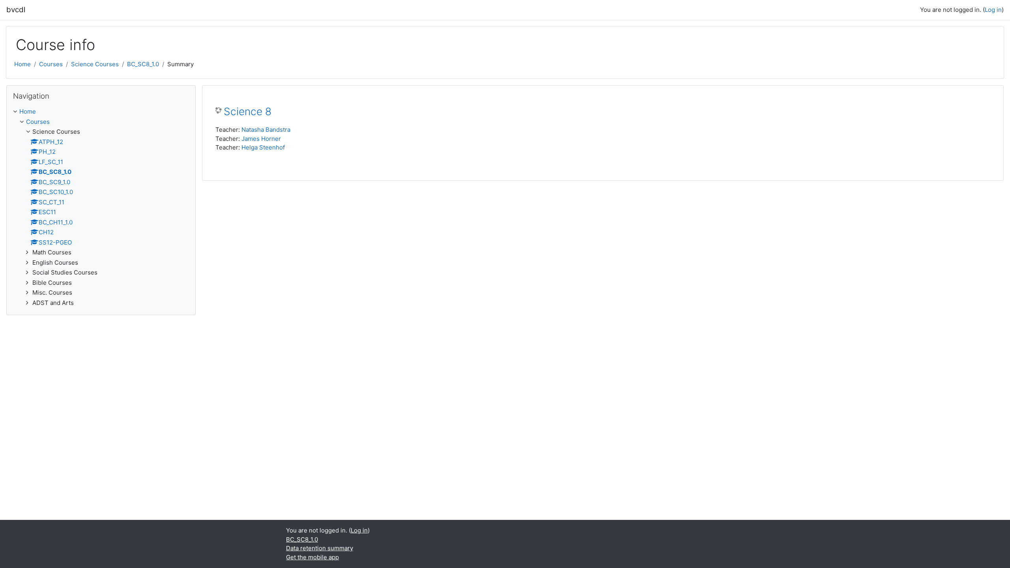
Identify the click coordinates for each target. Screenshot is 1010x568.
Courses (51, 64)
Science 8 (247, 111)
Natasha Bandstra (265, 129)
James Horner (261, 138)
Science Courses (95, 64)
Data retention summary (319, 548)
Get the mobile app (312, 557)
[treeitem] (101, 207)
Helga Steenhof (263, 147)
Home (22, 64)
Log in (993, 9)
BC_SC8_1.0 (143, 64)
